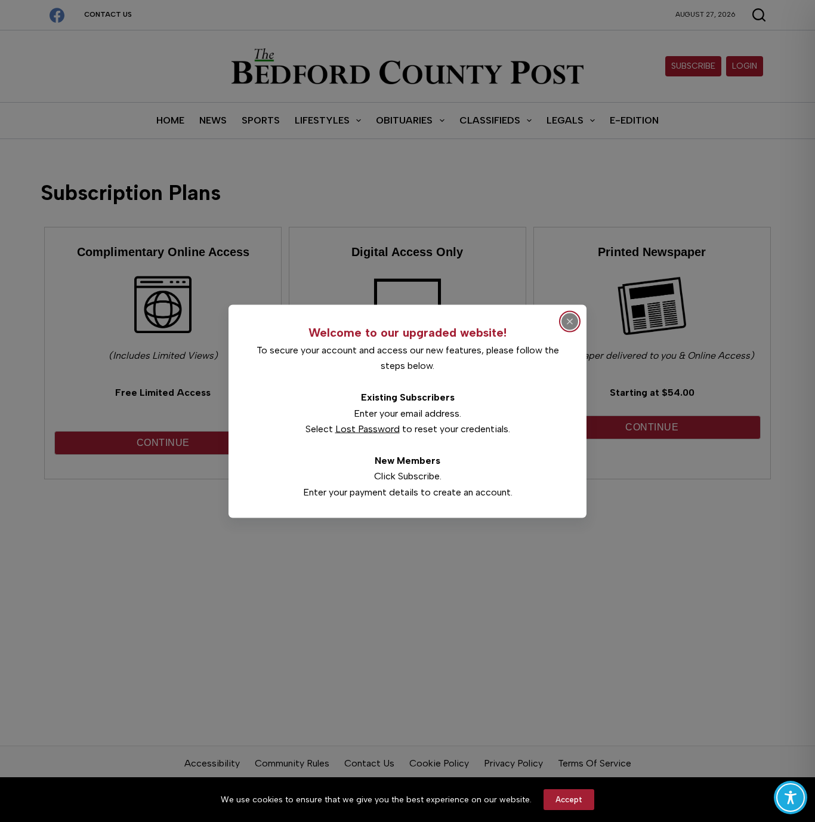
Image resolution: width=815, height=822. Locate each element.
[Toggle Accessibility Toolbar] (790, 797)
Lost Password (367, 428)
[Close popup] (569, 321)
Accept (568, 799)
